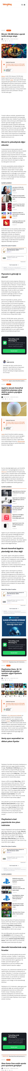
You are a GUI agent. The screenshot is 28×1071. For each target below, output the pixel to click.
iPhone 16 (3, 471)
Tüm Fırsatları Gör (13, 265)
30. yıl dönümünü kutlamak (14, 715)
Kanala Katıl (14, 351)
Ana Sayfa (3, 30)
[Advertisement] (14, 1016)
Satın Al (8, 251)
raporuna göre (21, 441)
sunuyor (8, 721)
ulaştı (11, 80)
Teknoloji (9, 30)
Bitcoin (3, 76)
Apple (2, 434)
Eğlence (8, 665)
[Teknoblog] (7, 4)
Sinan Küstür (6, 397)
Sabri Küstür (6, 39)
